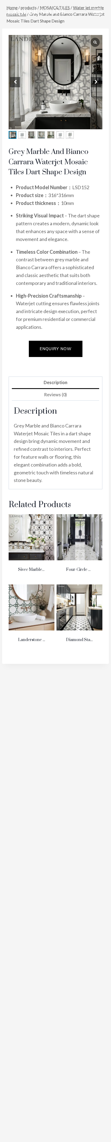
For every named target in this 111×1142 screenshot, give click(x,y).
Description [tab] (55, 382)
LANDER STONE (36, 12)
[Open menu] (97, 11)
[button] (96, 82)
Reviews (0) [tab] (55, 394)
